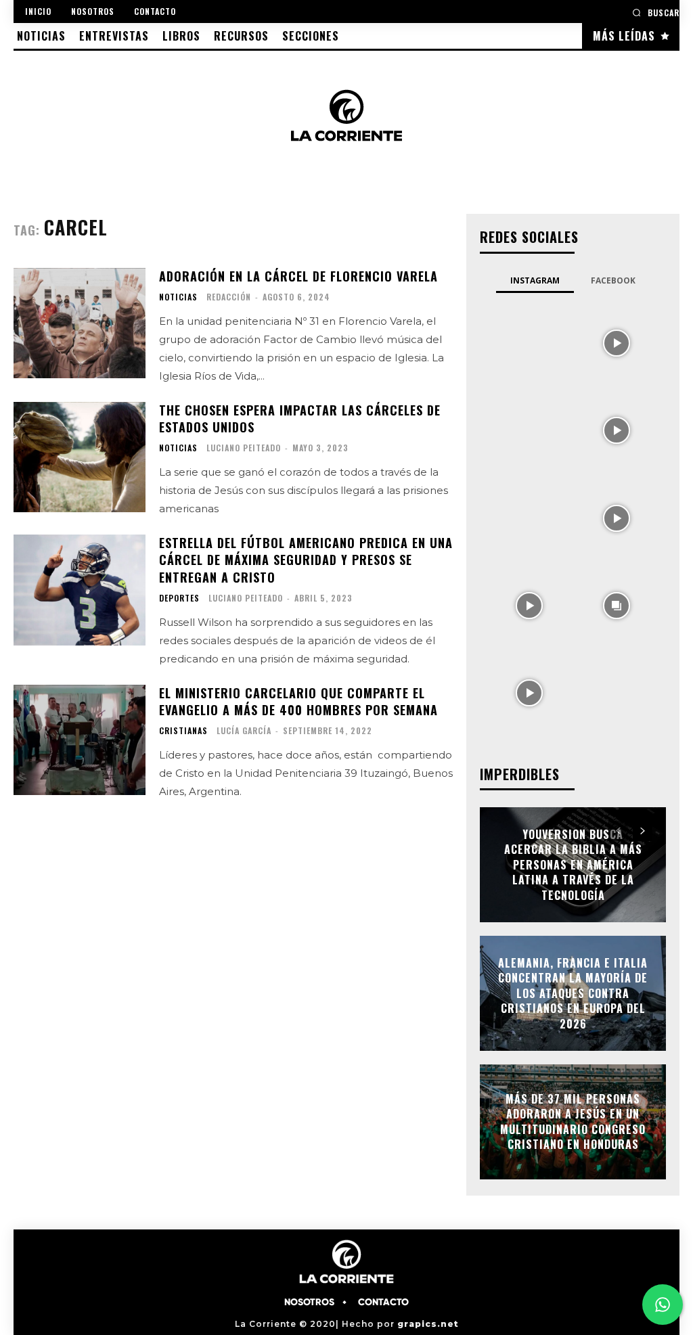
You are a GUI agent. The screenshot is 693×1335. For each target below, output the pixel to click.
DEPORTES (179, 598)
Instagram (535, 280)
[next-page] (642, 831)
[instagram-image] (529, 341)
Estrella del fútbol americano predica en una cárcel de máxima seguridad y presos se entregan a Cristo (306, 559)
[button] (655, 12)
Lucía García (244, 730)
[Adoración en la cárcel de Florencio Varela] (80, 323)
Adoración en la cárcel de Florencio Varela (298, 276)
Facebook (613, 280)
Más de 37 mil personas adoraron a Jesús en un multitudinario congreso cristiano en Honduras (573, 1121)
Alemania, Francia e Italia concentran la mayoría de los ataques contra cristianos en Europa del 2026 (573, 993)
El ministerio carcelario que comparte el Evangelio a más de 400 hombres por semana (298, 701)
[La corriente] (346, 115)
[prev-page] (618, 831)
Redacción (228, 296)
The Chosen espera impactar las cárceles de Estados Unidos (300, 418)
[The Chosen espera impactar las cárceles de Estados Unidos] (80, 457)
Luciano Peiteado (243, 447)
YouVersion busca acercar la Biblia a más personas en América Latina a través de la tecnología (573, 864)
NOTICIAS (178, 297)
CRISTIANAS (183, 731)
